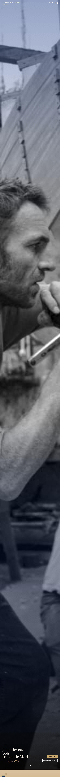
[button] (51, 3)
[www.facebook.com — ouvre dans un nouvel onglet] (55, 3)
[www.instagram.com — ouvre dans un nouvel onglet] (57, 3)
